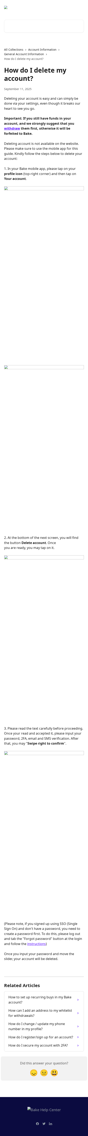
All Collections (13, 49)
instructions (36, 944)
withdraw (12, 128)
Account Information (42, 49)
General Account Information (24, 54)
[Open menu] (80, 7)
